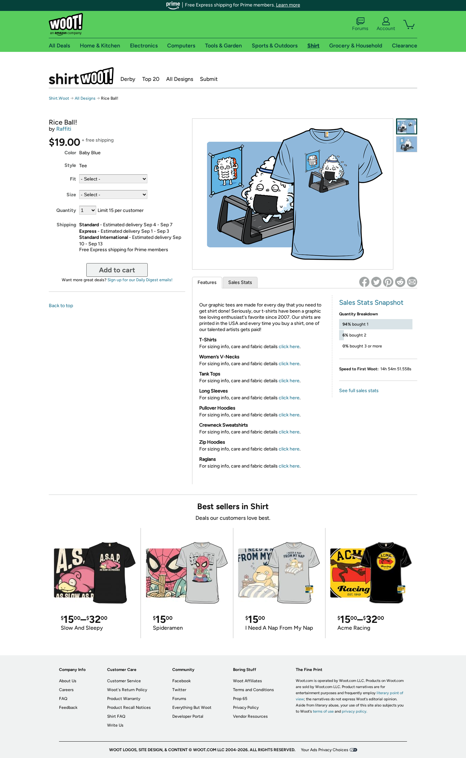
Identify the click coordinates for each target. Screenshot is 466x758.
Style (70, 165)
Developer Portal (187, 716)
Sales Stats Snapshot (371, 302)
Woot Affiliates (247, 680)
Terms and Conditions (253, 689)
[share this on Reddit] (400, 282)
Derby (127, 79)
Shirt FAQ (116, 716)
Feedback (68, 707)
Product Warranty (123, 698)
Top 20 (150, 79)
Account (386, 28)
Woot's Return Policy (127, 689)
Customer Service (124, 680)
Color (70, 153)
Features (207, 282)
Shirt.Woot (81, 75)
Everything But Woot (192, 707)
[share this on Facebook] (364, 282)
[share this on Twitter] (376, 282)
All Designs (179, 79)
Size (71, 195)
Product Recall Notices (129, 707)
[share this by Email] (412, 282)
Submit (209, 79)
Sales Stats (240, 282)
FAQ (63, 698)
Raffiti (63, 129)
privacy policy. (354, 711)
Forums (360, 28)
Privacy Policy (246, 707)
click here (289, 346)
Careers (66, 689)
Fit (73, 179)
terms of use (323, 711)
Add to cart (117, 270)
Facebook (181, 680)
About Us (67, 680)
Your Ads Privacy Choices (324, 749)
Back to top (61, 306)
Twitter (179, 689)
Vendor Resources (250, 716)
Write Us (115, 725)
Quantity (66, 210)
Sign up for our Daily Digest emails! (140, 279)
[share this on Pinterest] (388, 282)
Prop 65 (240, 698)
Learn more (288, 5)
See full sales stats (359, 391)
